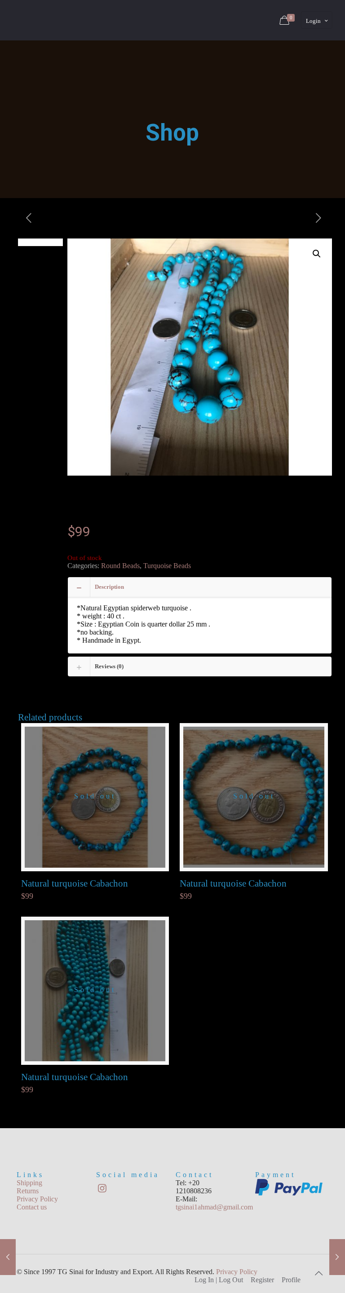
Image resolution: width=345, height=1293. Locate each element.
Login (313, 21)
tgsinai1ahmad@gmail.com (214, 1207)
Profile (291, 1280)
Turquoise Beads (167, 565)
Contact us (32, 1207)
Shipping (29, 1183)
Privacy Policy (37, 1199)
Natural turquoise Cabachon (74, 883)
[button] (317, 254)
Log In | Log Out (219, 1280)
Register (262, 1280)
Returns (28, 1191)
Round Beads (120, 565)
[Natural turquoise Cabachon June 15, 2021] (8, 1257)
